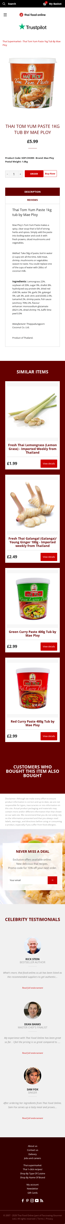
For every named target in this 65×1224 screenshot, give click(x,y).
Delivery (32, 1154)
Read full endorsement (32, 987)
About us (32, 1146)
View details (49, 463)
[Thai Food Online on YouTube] (37, 1201)
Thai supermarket (12, 41)
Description (32, 191)
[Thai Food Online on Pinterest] (28, 1201)
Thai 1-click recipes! (32, 1169)
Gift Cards (33, 1192)
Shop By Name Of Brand (32, 1177)
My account (33, 1184)
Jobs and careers (32, 1158)
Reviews (32, 200)
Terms (40, 1218)
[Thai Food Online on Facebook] (23, 1201)
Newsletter (32, 1188)
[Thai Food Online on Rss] (42, 1201)
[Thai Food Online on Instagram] (32, 1201)
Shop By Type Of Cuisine (32, 1173)
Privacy (49, 1218)
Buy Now (50, 173)
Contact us (32, 1150)
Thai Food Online (26, 1215)
